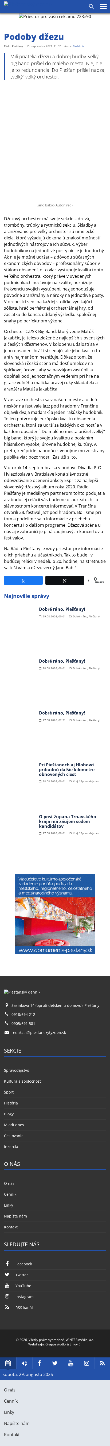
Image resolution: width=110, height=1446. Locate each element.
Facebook (23, 1263)
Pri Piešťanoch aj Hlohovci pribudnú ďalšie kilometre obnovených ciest (67, 769)
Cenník (10, 1194)
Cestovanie (13, 1135)
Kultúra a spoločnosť (22, 1081)
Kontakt (11, 1226)
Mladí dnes (14, 1124)
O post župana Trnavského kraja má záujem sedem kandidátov (67, 821)
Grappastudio (55, 1344)
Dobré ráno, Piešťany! (62, 609)
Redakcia (78, 46)
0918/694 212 (23, 1014)
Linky (8, 1205)
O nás (9, 1183)
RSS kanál (24, 1307)
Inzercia (11, 1146)
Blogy (9, 1113)
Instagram (24, 1296)
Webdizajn (36, 1344)
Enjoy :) (75, 1344)
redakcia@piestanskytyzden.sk (38, 1032)
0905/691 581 (23, 1023)
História (11, 1103)
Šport (9, 1092)
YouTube (23, 1285)
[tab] (8, 1363)
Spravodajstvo (16, 1070)
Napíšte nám (15, 1216)
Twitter (21, 1274)
